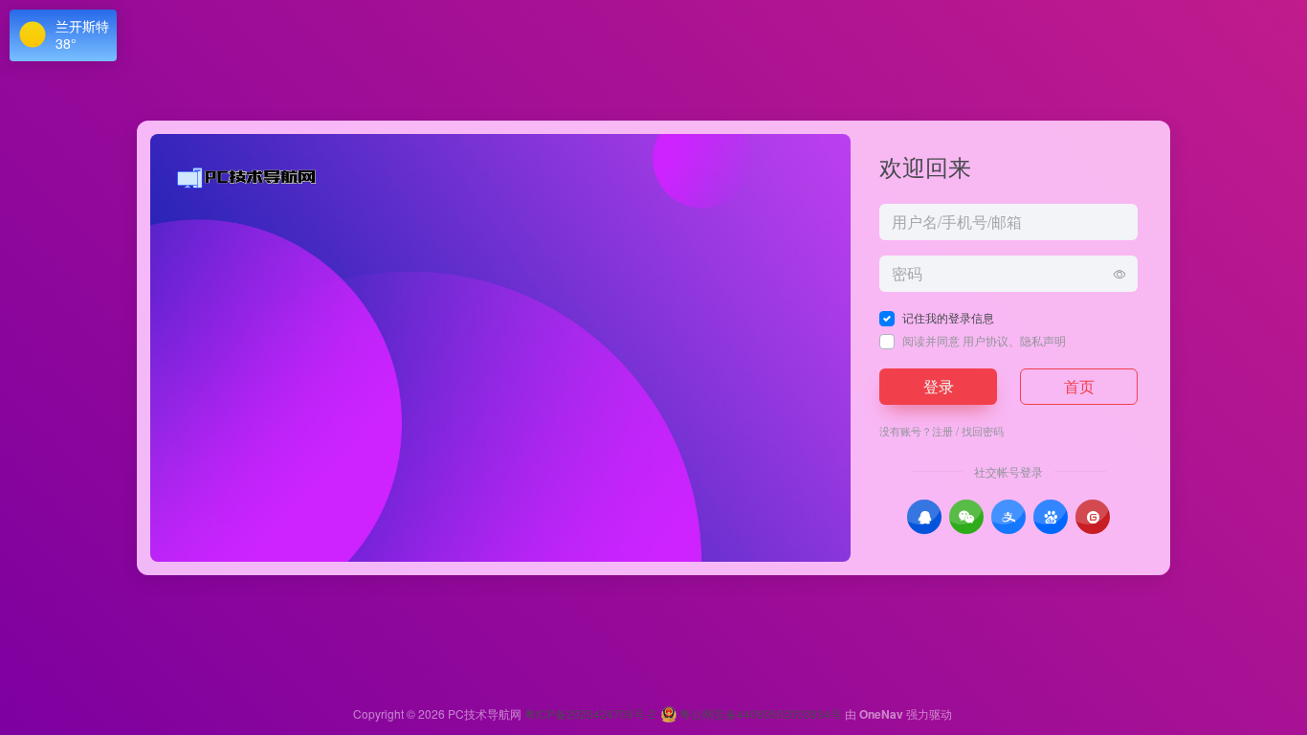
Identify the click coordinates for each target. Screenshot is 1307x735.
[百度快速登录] (1050, 517)
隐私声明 (1043, 340)
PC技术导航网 (484, 713)
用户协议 (985, 340)
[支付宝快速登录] (1008, 517)
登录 (938, 386)
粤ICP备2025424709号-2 (589, 713)
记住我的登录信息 (948, 317)
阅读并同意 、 (984, 340)
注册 (942, 430)
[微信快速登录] (966, 517)
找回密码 (983, 430)
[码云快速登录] (1092, 517)
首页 (1079, 386)
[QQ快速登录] (924, 517)
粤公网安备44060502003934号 (760, 713)
